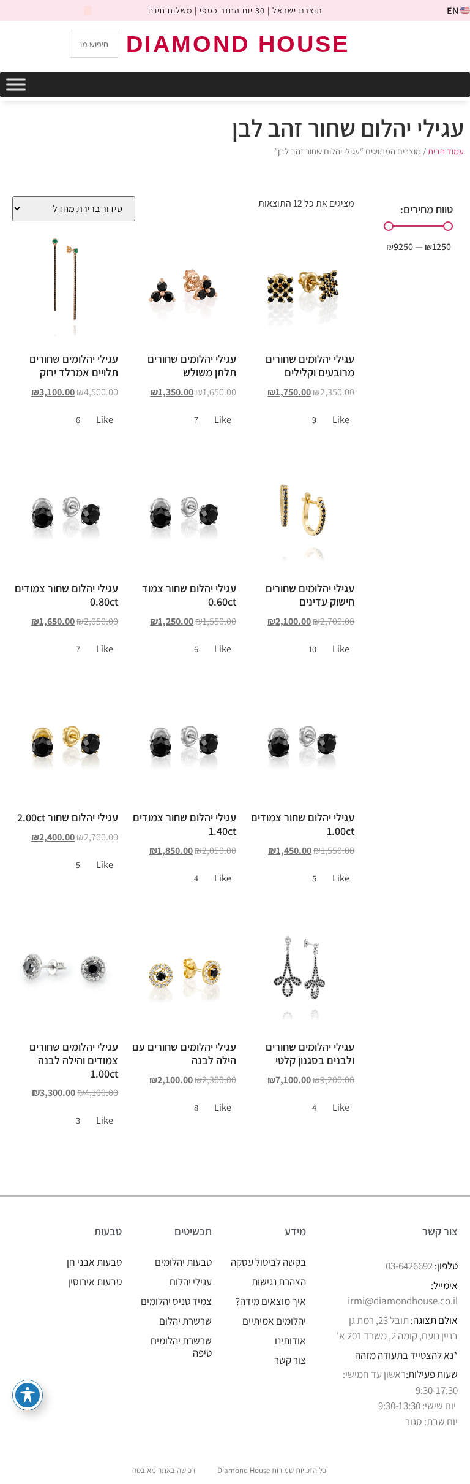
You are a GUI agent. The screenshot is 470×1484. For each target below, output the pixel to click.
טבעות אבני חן (94, 1262)
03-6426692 (409, 1266)
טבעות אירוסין (95, 1281)
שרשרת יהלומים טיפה (181, 1347)
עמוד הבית (446, 151)
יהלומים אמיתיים (274, 1321)
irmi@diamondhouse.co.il (403, 1300)
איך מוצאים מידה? (271, 1301)
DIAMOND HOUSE (237, 44)
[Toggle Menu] (16, 84)
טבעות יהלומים (183, 1262)
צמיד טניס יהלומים (176, 1301)
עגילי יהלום (191, 1281)
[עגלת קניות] (409, 43)
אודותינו (290, 1340)
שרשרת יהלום (185, 1321)
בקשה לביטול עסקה (268, 1262)
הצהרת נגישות (279, 1281)
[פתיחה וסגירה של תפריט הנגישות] (27, 1395)
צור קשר (290, 1360)
